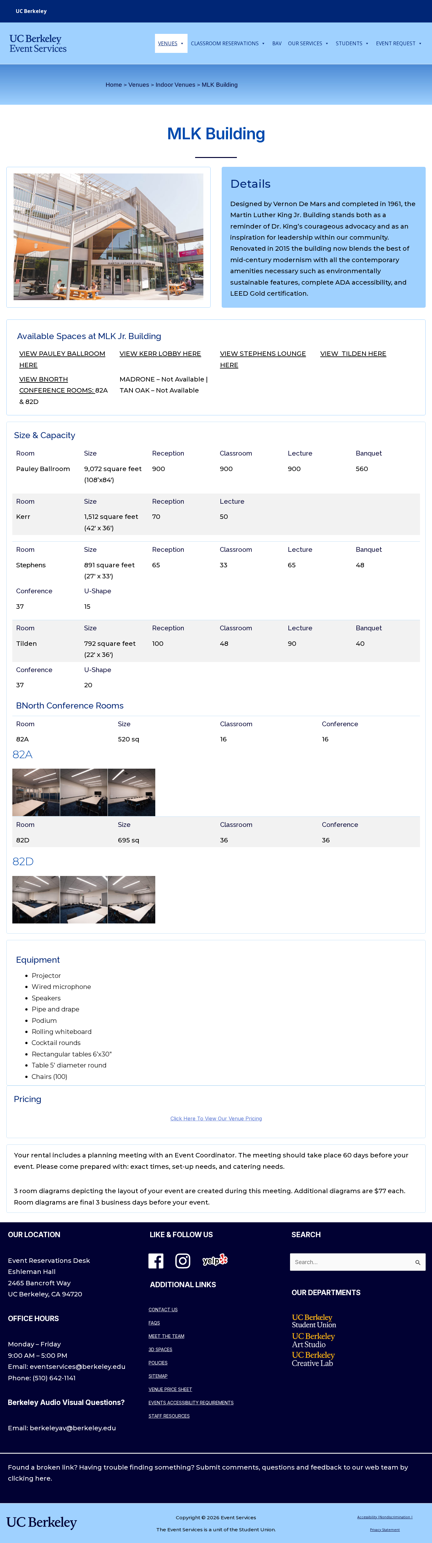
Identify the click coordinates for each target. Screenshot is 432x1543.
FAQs (154, 1323)
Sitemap (158, 1376)
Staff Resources (169, 1416)
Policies (158, 1362)
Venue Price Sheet (170, 1389)
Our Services (305, 43)
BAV (276, 43)
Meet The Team (166, 1336)
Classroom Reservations (225, 43)
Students (349, 43)
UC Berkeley (31, 11)
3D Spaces (160, 1349)
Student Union (257, 1530)
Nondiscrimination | (396, 1517)
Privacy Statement (385, 1529)
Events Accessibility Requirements (191, 1402)
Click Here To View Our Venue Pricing (216, 1118)
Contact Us (163, 1309)
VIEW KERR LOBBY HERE (160, 353)
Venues (167, 43)
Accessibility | (368, 1517)
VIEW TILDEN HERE (353, 353)
